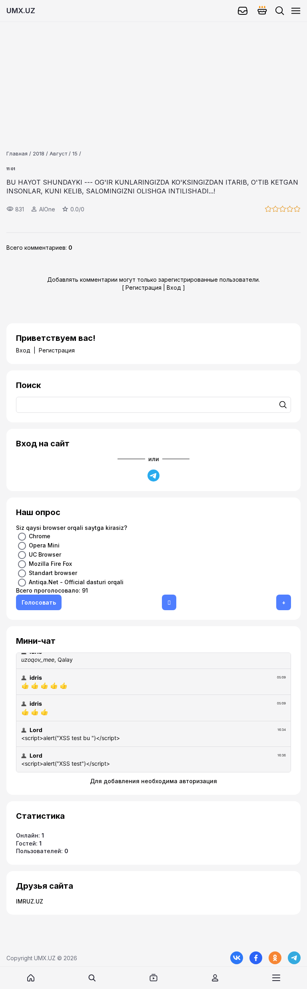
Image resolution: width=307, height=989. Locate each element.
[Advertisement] (153, 78)
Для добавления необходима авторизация (153, 781)
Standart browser (53, 572)
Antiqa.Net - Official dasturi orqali (76, 582)
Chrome (39, 536)
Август (58, 153)
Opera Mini (44, 545)
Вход (174, 287)
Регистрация (143, 287)
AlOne (47, 209)
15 (75, 153)
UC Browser (45, 554)
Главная (17, 153)
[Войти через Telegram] (153, 476)
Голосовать (39, 602)
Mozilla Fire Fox (50, 563)
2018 (38, 153)
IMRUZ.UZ (29, 901)
